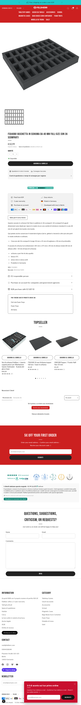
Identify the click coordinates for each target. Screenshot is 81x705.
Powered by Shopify (7, 702)
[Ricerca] (68, 8)
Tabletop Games (24, 12)
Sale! (48, 20)
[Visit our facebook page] (2, 664)
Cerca (4, 615)
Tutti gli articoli (7, 605)
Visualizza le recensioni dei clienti (15, 499)
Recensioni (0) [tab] (7, 397)
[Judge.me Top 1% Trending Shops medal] (61, 477)
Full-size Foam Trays (18, 302)
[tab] (35, 378)
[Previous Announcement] (19, 2)
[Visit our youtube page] (17, 664)
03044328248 (7, 649)
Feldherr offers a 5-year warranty (13, 601)
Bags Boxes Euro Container (42, 16)
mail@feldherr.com (8, 645)
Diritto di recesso (8, 628)
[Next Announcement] (62, 2)
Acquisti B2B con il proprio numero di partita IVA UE (20, 598)
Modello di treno (37, 20)
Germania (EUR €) (7, 8)
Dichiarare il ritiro (10, 633)
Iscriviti (68, 697)
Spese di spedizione (24, 146)
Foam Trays (58, 16)
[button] (3, 701)
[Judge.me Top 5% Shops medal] (69, 477)
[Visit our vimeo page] (12, 664)
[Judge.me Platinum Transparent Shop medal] (53, 477)
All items (14, 310)
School (59, 12)
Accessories (50, 12)
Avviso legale (6, 621)
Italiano (18, 8)
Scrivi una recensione (40, 408)
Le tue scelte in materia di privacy (13, 618)
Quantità (10, 151)
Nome (8, 532)
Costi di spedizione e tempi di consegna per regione (27, 176)
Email (44, 532)
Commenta (9, 541)
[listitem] (40, 2)
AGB (3, 624)
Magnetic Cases (24, 16)
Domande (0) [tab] (17, 397)
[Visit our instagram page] (7, 664)
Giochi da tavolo (38, 12)
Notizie (4, 611)
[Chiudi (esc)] (74, 684)
